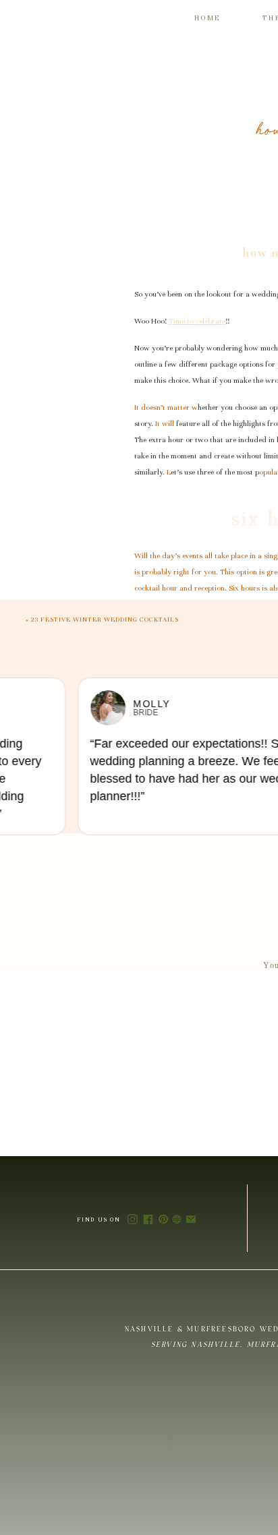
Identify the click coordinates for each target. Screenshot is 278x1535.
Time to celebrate (197, 321)
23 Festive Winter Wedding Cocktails (105, 619)
